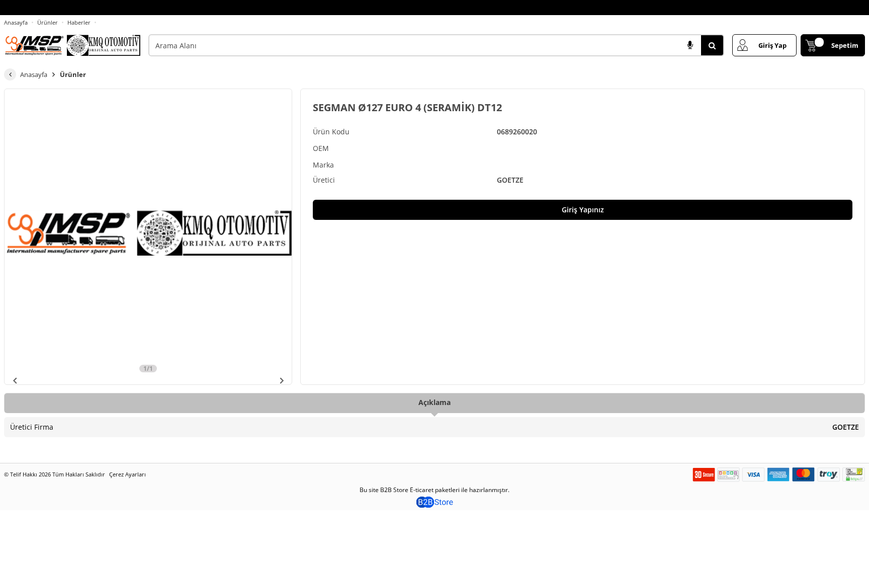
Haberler (79, 22)
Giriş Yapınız (583, 209)
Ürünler (47, 22)
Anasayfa (16, 22)
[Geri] (10, 74)
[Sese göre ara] (690, 45)
